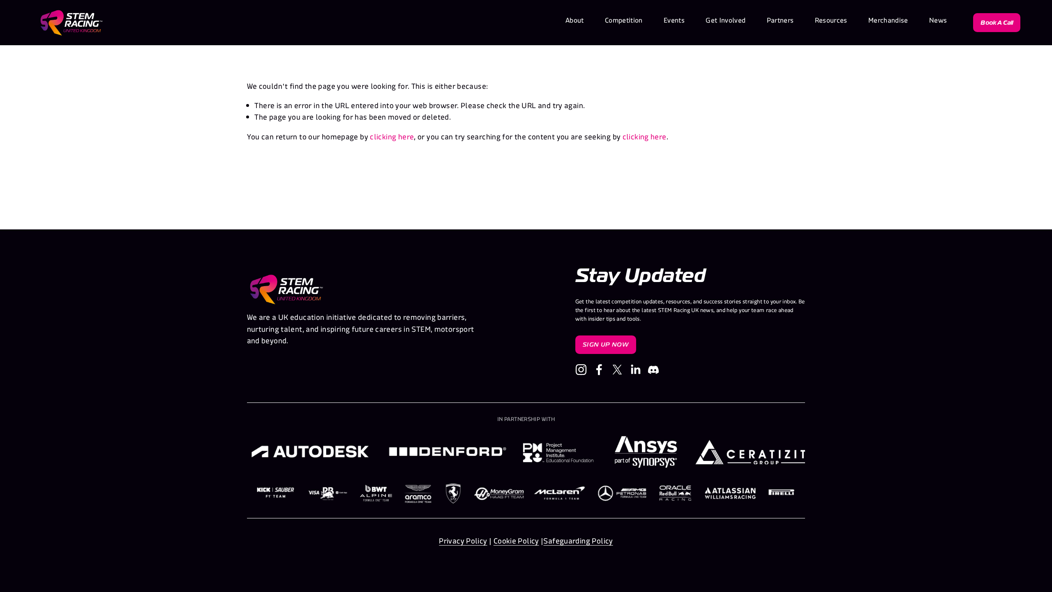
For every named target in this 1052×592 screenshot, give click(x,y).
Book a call (996, 22)
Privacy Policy (463, 543)
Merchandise (888, 22)
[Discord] (653, 369)
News (938, 22)
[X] (617, 369)
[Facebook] (599, 369)
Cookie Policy (516, 543)
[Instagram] (581, 369)
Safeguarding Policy (578, 543)
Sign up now (606, 344)
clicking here (392, 138)
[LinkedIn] (635, 369)
